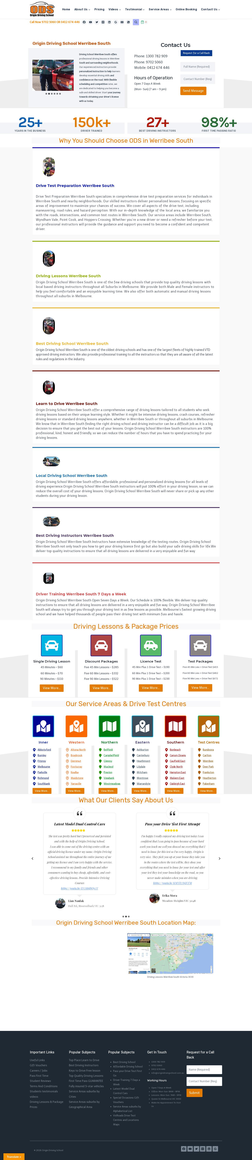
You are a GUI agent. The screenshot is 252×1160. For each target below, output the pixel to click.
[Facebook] (84, 22)
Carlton (207, 755)
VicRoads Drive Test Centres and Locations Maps (126, 1120)
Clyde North (176, 766)
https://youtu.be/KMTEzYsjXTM (172, 883)
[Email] (122, 22)
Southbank (44, 783)
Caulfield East (177, 761)
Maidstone (77, 778)
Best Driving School (124, 1062)
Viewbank (109, 778)
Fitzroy (42, 761)
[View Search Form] (136, 22)
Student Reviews (40, 1081)
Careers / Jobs (38, 1070)
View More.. (101, 688)
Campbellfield (111, 755)
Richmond (43, 778)
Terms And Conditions (43, 1086)
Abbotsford (44, 749)
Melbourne (44, 766)
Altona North (78, 749)
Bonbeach (175, 749)
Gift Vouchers (38, 1065)
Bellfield (108, 749)
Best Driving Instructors (83, 1065)
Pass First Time (39, 1075)
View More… (52, 688)
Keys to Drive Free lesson (84, 1070)
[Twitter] (97, 22)
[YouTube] (90, 22)
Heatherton (209, 778)
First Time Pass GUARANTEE (86, 1081)
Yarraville (76, 783)
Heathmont (143, 761)
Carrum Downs (178, 755)
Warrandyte (143, 783)
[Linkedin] (109, 22)
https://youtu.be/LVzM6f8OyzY (79, 888)
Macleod (108, 766)
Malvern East (177, 778)
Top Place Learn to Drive (84, 1060)
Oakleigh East (177, 783)
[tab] (46, 94)
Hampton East (178, 772)
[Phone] (128, 22)
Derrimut (76, 761)
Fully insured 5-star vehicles (86, 1086)
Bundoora (208, 749)
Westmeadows (112, 783)
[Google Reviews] (115, 22)
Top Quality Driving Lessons (86, 1075)
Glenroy (108, 761)
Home (66, 9)
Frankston (208, 772)
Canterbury (143, 755)
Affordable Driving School (128, 1066)
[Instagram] (103, 22)
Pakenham (208, 783)
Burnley (42, 755)
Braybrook (76, 755)
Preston (108, 772)
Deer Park (208, 766)
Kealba (75, 772)
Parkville (42, 772)
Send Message (193, 91)
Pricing (99, 9)
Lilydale (141, 766)
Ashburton (143, 749)
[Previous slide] (32, 858)
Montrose (142, 778)
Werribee (208, 761)
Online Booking (186, 9)
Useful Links (37, 1060)
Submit (194, 1093)
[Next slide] (219, 858)
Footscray (76, 766)
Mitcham (142, 772)
